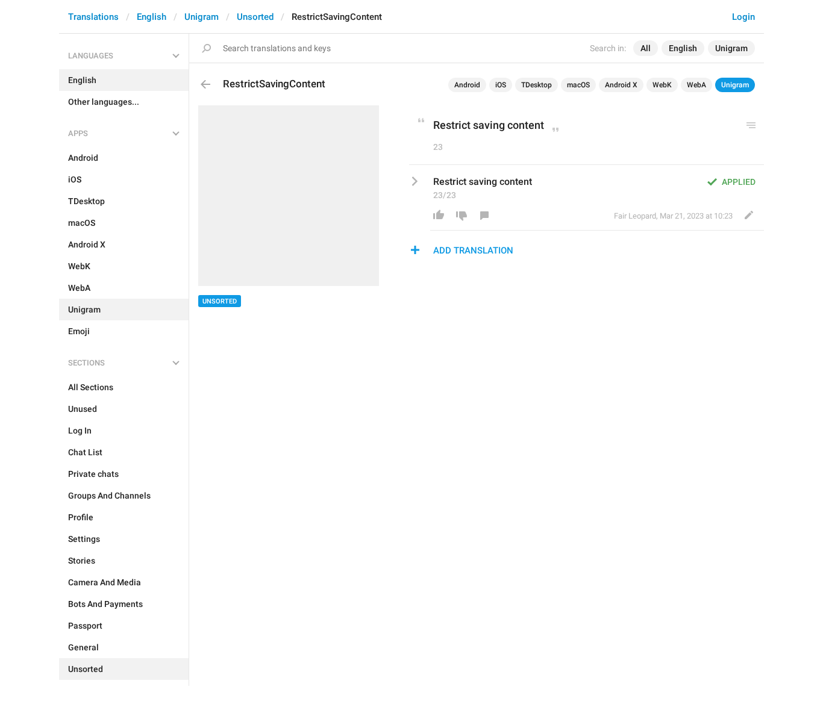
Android (467, 85)
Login (743, 16)
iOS (500, 85)
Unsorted (255, 16)
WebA (696, 85)
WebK (662, 85)
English (151, 16)
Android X (621, 85)
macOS (578, 85)
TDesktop (536, 85)
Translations (93, 16)
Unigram (201, 16)
